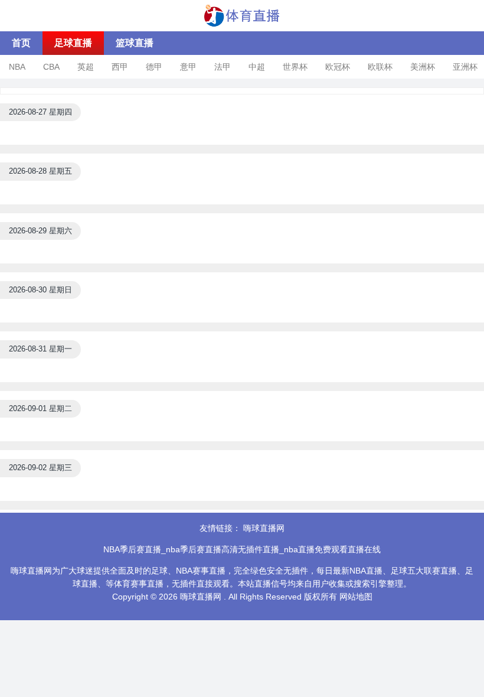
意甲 (188, 66)
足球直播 (73, 43)
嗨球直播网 (263, 528)
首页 (21, 43)
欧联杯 (380, 66)
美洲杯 (422, 66)
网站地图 (355, 596)
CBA (51, 66)
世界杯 (295, 66)
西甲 (120, 66)
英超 (85, 66)
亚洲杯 (465, 66)
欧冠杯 (337, 66)
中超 (256, 66)
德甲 (154, 66)
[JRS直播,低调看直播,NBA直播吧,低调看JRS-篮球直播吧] (242, 14)
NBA (17, 66)
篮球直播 (134, 43)
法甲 (222, 66)
